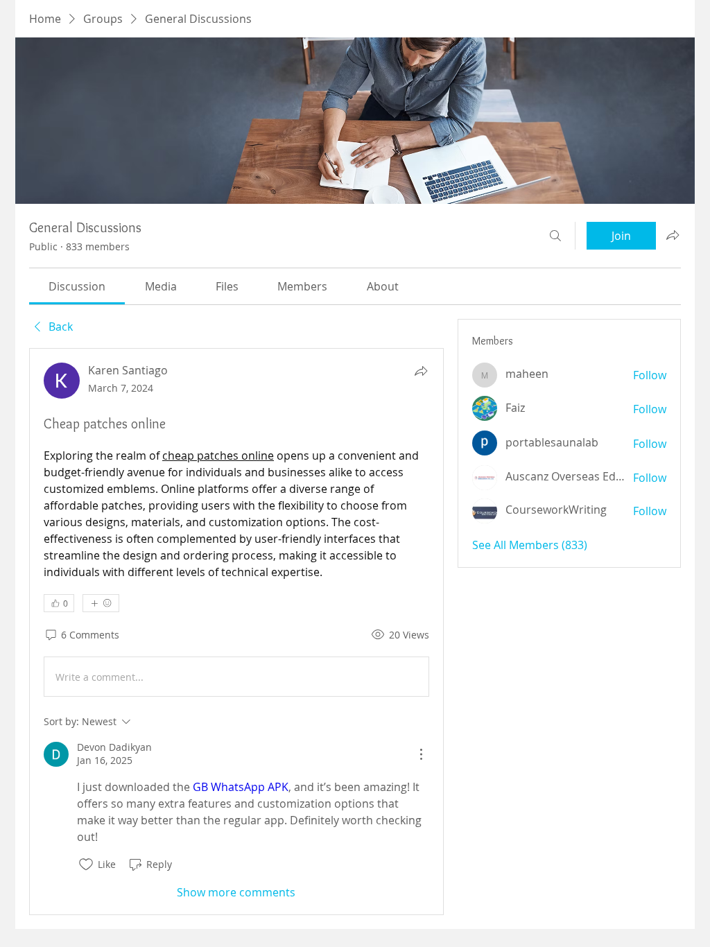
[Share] (421, 371)
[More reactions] (101, 603)
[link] (77, 286)
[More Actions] (421, 754)
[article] (236, 631)
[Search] (555, 236)
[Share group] (672, 235)
